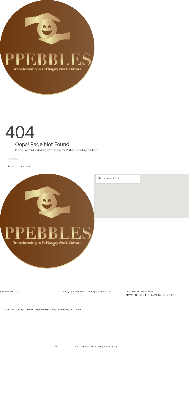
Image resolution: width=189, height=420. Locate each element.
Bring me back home (19, 166)
